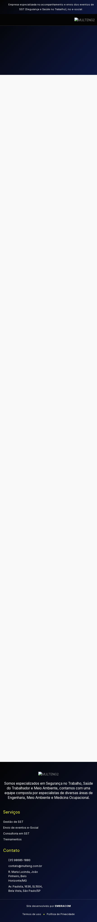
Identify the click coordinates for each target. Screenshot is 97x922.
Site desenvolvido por (48, 906)
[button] (10, 20)
